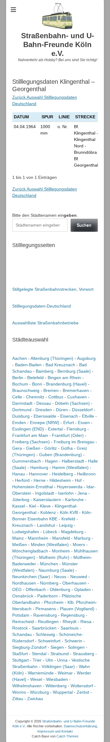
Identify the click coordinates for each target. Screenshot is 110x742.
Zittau (17, 698)
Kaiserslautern (47, 499)
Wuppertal (63, 692)
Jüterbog (20, 499)
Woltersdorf (82, 685)
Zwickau (35, 698)
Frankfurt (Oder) (68, 435)
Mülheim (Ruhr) (54, 557)
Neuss (60, 576)
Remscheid (23, 621)
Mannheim (38, 538)
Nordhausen (24, 583)
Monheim (61, 550)
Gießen (33, 448)
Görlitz (50, 448)
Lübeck (50, 531)
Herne (40, 480)
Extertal (55, 428)
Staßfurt (20, 653)
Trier (37, 660)
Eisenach (69, 416)
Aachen (19, 358)
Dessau (43, 403)
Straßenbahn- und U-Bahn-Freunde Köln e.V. (57, 44)
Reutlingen (48, 621)
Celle (17, 396)
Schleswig (45, 634)
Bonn (37, 384)
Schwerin (73, 640)
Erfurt (68, 422)
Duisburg (21, 416)
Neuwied (78, 576)
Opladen (82, 589)
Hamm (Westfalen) (70, 467)
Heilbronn (86, 473)
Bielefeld (35, 377)
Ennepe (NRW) (44, 422)
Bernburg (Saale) (74, 371)
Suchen (84, 225)
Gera (17, 448)
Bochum (20, 384)
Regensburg (73, 615)
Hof (78, 480)
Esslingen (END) (28, 428)
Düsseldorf (82, 409)
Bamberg (44, 371)
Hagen (51, 461)
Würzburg (39, 692)
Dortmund (21, 409)
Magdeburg (72, 531)
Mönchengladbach (30, 550)
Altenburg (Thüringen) (52, 358)
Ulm (49, 660)
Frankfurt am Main (30, 435)
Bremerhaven (76, 390)
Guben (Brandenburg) (60, 454)
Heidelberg (62, 473)
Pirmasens (45, 608)
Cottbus (55, 396)
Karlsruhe (74, 499)
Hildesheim (60, 480)
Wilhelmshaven (27, 685)
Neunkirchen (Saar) (31, 576)
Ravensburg (45, 615)
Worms (19, 692)
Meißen (19, 544)
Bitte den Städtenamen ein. (45, 215)
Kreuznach (22, 525)
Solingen (76, 647)
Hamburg (39, 467)
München (49, 563)
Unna (62, 660)
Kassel (18, 506)
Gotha (67, 448)
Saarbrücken (44, 628)
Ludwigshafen (25, 531)
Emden (19, 422)
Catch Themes (68, 736)
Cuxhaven (77, 396)
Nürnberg (49, 583)
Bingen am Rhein (64, 377)
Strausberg (83, 653)
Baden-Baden (28, 364)
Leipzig (66, 525)
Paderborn (47, 595)
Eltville (88, 416)
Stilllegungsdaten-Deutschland (41, 306)
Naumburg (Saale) (56, 570)
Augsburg (86, 358)
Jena (82, 493)
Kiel (32, 506)
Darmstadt (22, 403)
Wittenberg (56, 685)
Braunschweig (25, 390)
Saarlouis (70, 628)
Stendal (39, 653)
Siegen (57, 647)
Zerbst (83, 692)
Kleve (45, 506)
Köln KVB (69, 512)
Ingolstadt (44, 493)
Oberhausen (74, 583)
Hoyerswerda (69, 486)
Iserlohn (66, 493)
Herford (22, 480)
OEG (17, 589)
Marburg (82, 538)
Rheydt (69, 621)
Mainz (18, 538)
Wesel (36, 679)
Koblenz (48, 512)
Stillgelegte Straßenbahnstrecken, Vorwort (53, 289)
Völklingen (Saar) (58, 666)
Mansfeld (61, 538)
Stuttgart (20, 660)
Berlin (17, 377)
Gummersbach (26, 461)
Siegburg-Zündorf (29, 647)
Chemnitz (35, 396)
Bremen (51, 390)
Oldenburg (60, 589)
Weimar (65, 672)
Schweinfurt (49, 640)
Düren (62, 409)
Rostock (20, 628)
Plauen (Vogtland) (77, 608)
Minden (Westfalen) (50, 544)
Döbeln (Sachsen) (72, 403)
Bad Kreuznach (60, 364)
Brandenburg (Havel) (66, 384)
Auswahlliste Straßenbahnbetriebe (45, 322)
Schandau (22, 634)
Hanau (18, 473)
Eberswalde (45, 416)
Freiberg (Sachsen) (31, 441)
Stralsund (59, 653)
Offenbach (36, 589)
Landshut (46, 525)
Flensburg (76, 428)
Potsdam (20, 615)
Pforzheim (54, 602)
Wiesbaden (57, 679)
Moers (79, 544)
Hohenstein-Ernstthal (32, 486)
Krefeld (68, 518)
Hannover (38, 473)
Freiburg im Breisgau (74, 441)
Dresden (43, 409)
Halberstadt (73, 461)
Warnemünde (41, 672)
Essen (84, 422)
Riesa (85, 621)
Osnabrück (22, 595)
